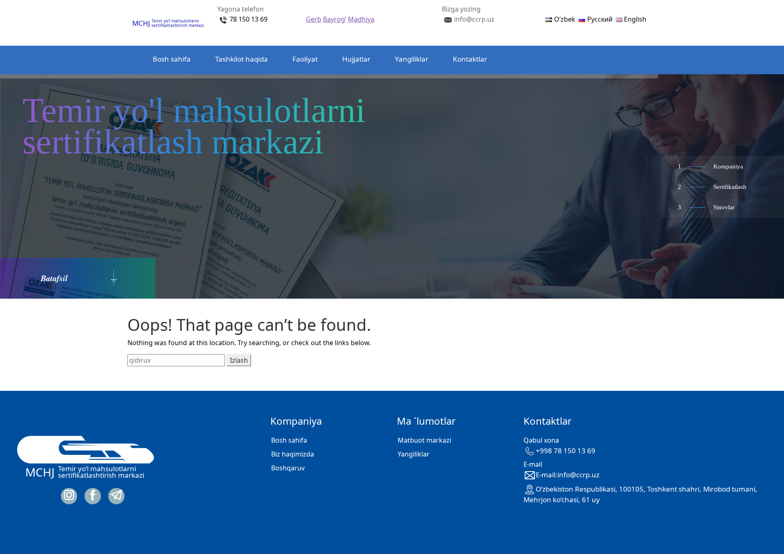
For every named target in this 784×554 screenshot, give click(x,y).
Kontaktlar (470, 59)
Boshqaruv (288, 467)
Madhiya (361, 19)
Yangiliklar (411, 59)
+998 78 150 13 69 (565, 450)
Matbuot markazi (424, 440)
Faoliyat (305, 59)
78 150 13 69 (248, 19)
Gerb (313, 19)
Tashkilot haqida (241, 59)
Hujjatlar (356, 59)
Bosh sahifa (172, 59)
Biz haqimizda (292, 454)
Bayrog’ (334, 19)
